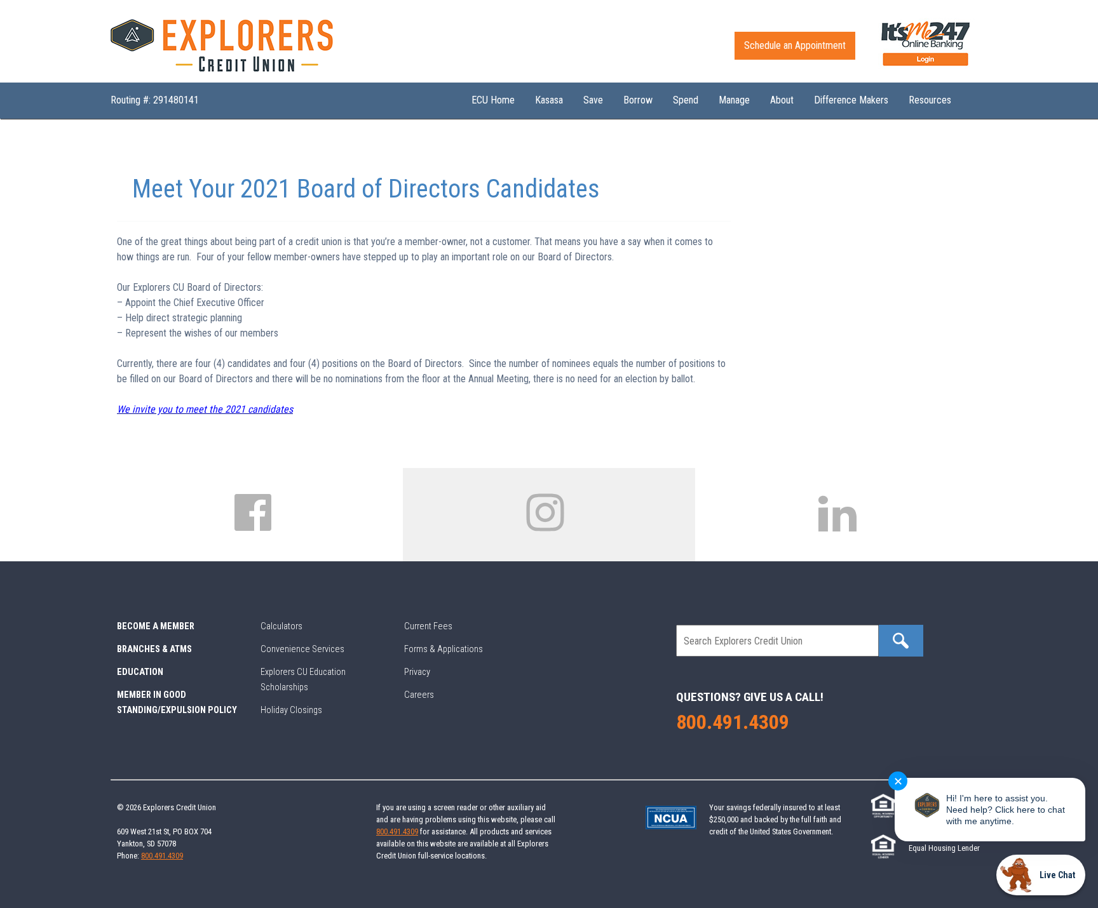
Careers (419, 695)
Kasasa (549, 100)
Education (140, 672)
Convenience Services (302, 649)
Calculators (281, 626)
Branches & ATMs (154, 649)
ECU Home (493, 100)
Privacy (417, 672)
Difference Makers (851, 100)
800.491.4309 (732, 722)
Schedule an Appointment (795, 45)
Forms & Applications (443, 649)
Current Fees (428, 626)
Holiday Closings (291, 710)
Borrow (638, 100)
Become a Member (155, 626)
